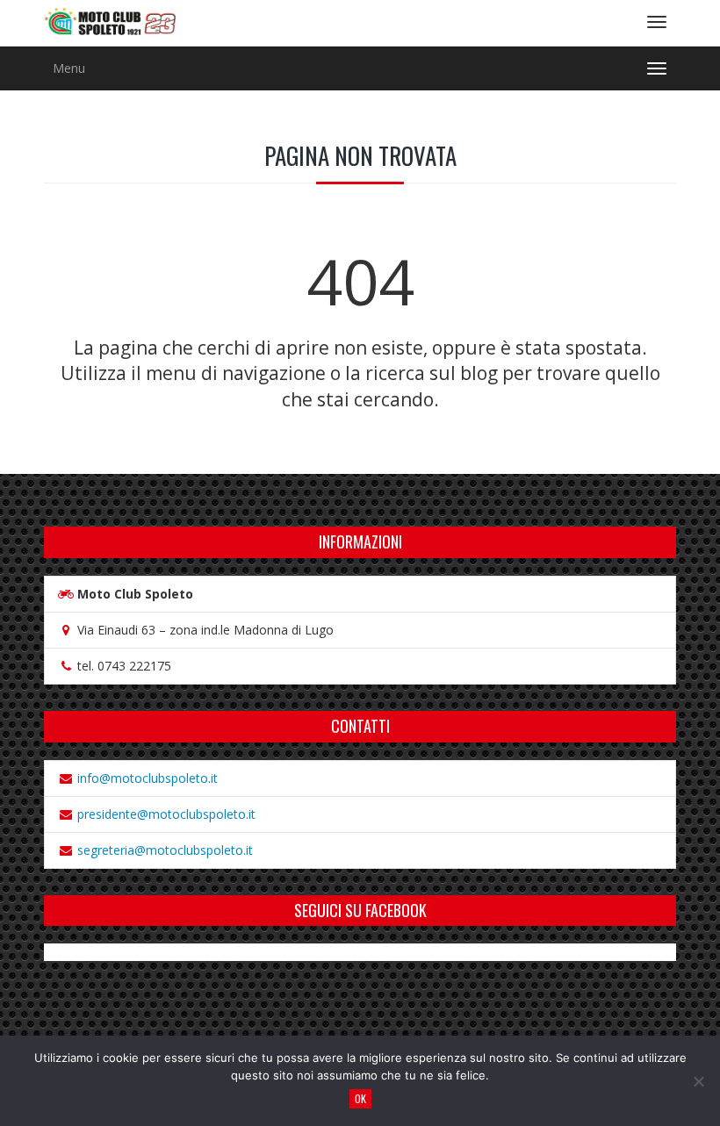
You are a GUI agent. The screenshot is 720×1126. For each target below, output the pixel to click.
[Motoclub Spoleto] (110, 23)
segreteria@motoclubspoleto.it (165, 850)
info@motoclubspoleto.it (147, 778)
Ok (360, 1098)
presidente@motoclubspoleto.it (166, 814)
